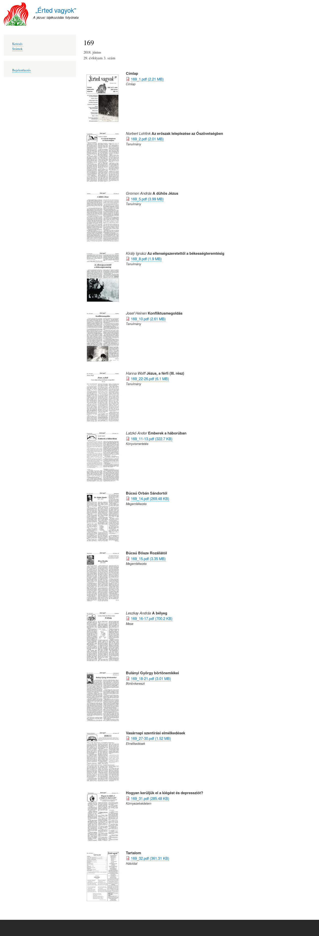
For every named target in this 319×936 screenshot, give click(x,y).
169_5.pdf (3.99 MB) (147, 198)
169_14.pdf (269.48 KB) (150, 498)
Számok (17, 49)
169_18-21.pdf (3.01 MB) (151, 678)
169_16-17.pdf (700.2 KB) (151, 618)
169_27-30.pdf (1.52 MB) (151, 738)
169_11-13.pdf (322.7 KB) (151, 438)
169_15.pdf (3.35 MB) (148, 558)
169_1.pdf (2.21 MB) (147, 79)
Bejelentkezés (21, 70)
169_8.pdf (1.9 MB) (146, 258)
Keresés (17, 44)
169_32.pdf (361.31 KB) (150, 858)
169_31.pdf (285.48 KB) (150, 798)
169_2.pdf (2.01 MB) (147, 138)
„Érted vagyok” (55, 9)
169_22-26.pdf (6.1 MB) (150, 378)
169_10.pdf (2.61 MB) (148, 318)
